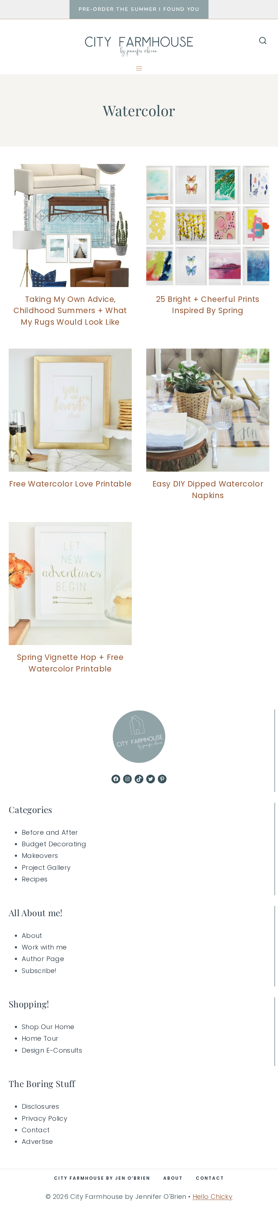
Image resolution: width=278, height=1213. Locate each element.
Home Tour (40, 1038)
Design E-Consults (52, 1050)
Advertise (37, 1141)
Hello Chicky (212, 1196)
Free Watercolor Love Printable (70, 484)
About (32, 935)
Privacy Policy (44, 1118)
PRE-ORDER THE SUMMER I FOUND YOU (139, 9)
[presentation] (70, 225)
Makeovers (40, 855)
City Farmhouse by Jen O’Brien (102, 1178)
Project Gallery (46, 867)
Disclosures (40, 1106)
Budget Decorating (54, 843)
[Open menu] (139, 68)
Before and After (50, 832)
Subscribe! (39, 970)
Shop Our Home (48, 1026)
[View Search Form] (262, 40)
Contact (36, 1129)
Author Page (43, 958)
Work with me (44, 947)
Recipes (35, 879)
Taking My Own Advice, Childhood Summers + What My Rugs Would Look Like (70, 310)
